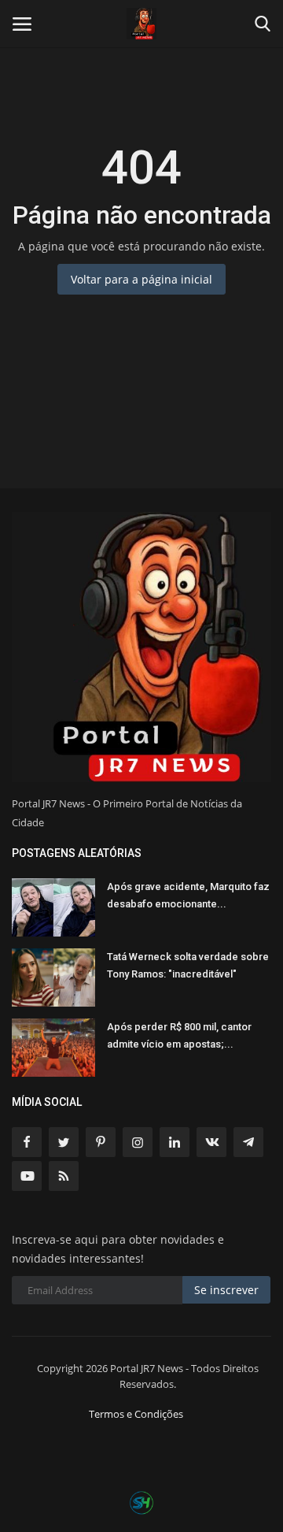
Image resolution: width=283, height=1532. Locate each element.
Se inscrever (226, 1289)
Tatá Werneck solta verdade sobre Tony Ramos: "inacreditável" (188, 965)
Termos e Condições (136, 1414)
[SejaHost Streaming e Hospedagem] (141, 1501)
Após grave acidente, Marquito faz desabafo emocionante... (188, 895)
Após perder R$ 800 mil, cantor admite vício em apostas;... (179, 1035)
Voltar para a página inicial (141, 279)
